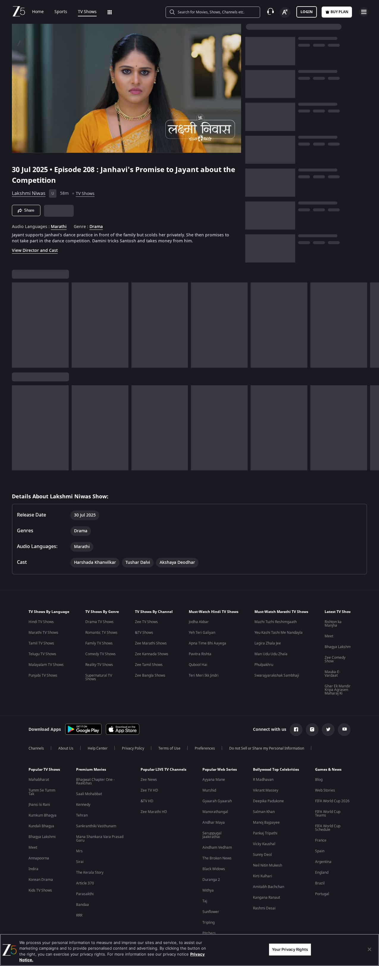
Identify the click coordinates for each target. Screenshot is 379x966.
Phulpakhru (263, 664)
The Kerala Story (89, 872)
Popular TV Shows (44, 769)
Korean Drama (41, 879)
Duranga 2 (211, 879)
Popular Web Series (219, 769)
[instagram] (312, 729)
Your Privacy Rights (290, 949)
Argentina (323, 861)
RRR (79, 915)
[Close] (369, 949)
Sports (60, 12)
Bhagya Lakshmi (338, 647)
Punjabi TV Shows (43, 675)
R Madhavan (263, 779)
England (321, 872)
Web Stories (325, 790)
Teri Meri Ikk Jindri (203, 675)
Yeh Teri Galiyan (202, 632)
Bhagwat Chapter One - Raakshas (95, 781)
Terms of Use (169, 748)
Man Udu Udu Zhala (270, 654)
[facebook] (296, 729)
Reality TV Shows (99, 664)
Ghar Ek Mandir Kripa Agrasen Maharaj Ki (337, 689)
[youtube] (344, 729)
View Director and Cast (35, 250)
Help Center (98, 748)
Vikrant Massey (265, 790)
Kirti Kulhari (262, 876)
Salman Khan (264, 811)
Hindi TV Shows (41, 622)
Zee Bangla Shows (150, 675)
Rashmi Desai (264, 908)
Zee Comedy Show (335, 659)
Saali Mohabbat (89, 794)
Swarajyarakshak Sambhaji (276, 675)
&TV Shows (144, 632)
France (320, 840)
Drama (96, 227)
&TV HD (147, 801)
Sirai (80, 861)
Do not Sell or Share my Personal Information (266, 748)
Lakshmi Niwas (28, 193)
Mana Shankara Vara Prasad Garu (99, 838)
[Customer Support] (270, 12)
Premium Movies (91, 769)
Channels (36, 748)
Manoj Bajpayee (266, 822)
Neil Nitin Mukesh (267, 865)
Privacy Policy (133, 748)
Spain (319, 851)
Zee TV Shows (146, 622)
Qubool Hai (198, 664)
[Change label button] (285, 12)
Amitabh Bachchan (268, 886)
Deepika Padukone (268, 801)
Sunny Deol (262, 854)
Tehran (82, 815)
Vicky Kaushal (264, 844)
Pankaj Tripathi (265, 833)
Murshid (209, 790)
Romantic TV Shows (101, 632)
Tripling (208, 922)
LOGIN (307, 12)
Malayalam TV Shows (46, 664)
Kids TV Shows (40, 890)
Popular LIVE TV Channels (163, 769)
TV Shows (87, 12)
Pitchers (209, 933)
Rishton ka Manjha (333, 623)
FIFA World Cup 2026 (332, 801)
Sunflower (210, 911)
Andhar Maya (213, 822)
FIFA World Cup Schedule (327, 827)
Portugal (322, 894)
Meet (329, 636)
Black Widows (213, 869)
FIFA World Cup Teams (327, 813)
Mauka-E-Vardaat (332, 673)
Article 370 (85, 883)
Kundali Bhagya (41, 826)
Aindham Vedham (217, 847)
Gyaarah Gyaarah (217, 801)
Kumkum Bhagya (42, 815)
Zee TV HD (149, 790)
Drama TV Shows (99, 622)
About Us (65, 748)
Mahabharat (39, 779)
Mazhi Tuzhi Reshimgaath (275, 622)
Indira (33, 869)
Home (38, 12)
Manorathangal (215, 811)
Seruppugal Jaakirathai (211, 835)
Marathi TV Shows (43, 632)
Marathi (59, 227)
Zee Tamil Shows (149, 664)
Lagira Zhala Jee (267, 643)
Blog (319, 779)
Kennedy (83, 804)
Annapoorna (39, 858)
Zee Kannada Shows (151, 654)
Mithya (208, 890)
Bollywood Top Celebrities (276, 769)
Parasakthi (85, 894)
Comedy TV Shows (100, 654)
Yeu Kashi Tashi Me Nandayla (278, 632)
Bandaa (82, 904)
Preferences (205, 748)
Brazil (320, 883)
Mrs (79, 851)
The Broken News (217, 858)
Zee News (149, 779)
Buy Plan (339, 12)
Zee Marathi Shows (151, 643)
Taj (204, 901)
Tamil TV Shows (41, 643)
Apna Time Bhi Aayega (207, 643)
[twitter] (328, 729)
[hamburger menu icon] (364, 12)
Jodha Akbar (199, 622)
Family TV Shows (99, 643)
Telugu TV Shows (42, 654)
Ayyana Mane (213, 779)
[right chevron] (372, 325)
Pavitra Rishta (200, 654)
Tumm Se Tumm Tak (42, 792)
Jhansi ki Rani (39, 804)
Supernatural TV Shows (98, 677)
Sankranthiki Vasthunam (96, 826)
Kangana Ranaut (266, 897)
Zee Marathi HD (154, 811)
